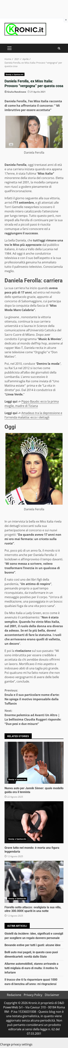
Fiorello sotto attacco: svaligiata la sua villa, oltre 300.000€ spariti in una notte (34, 882)
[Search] (59, 48)
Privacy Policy (33, 995)
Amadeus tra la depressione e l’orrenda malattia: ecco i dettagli (33, 415)
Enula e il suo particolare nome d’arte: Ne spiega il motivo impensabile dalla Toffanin (32, 697)
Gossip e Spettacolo (14, 74)
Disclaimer (52, 995)
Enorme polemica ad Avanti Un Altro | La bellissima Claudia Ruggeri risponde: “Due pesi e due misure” (33, 717)
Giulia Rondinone (16, 91)
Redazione (14, 995)
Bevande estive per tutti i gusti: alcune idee (33, 945)
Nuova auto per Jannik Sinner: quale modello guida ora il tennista (34, 763)
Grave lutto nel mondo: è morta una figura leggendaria (34, 822)
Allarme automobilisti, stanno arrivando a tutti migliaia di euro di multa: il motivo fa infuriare (31, 968)
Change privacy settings (16, 1044)
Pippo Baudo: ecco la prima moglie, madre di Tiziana (32, 403)
